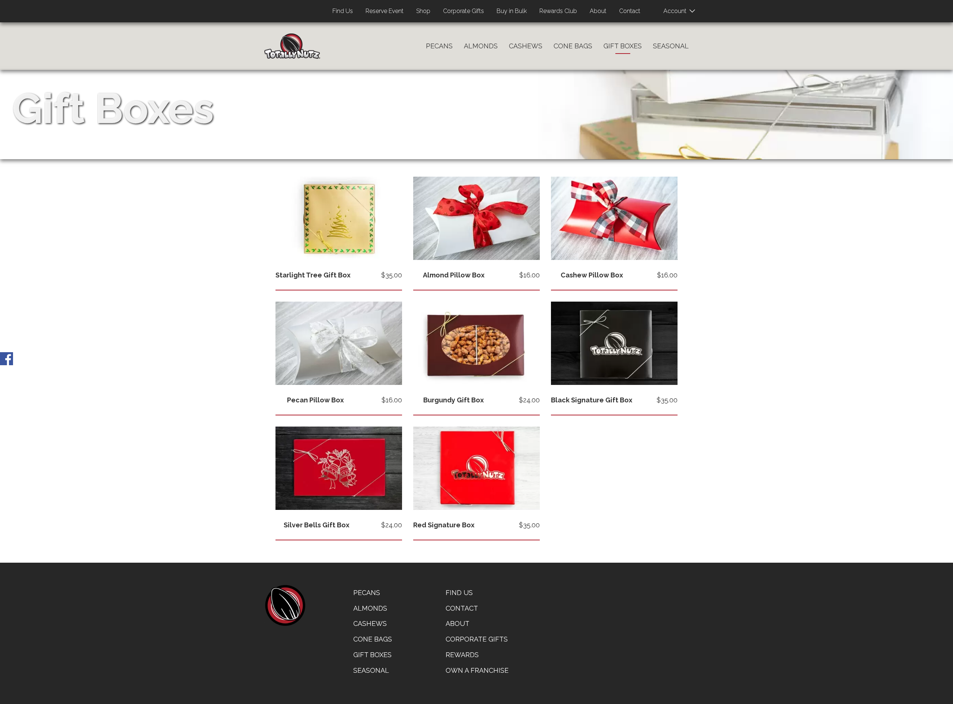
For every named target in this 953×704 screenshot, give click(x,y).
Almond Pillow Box (454, 275)
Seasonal (671, 46)
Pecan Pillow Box (315, 400)
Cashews (525, 46)
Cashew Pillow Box (592, 275)
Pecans (439, 46)
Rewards (462, 655)
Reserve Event (385, 11)
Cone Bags (573, 46)
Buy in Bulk (512, 11)
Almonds (481, 46)
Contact (629, 11)
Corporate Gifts (463, 11)
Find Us (342, 11)
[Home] (292, 46)
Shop (423, 11)
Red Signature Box (444, 525)
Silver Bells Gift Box (317, 525)
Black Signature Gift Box (591, 400)
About (598, 11)
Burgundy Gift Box (453, 400)
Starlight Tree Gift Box (313, 275)
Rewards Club (558, 11)
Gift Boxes (622, 46)
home (284, 605)
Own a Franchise (477, 670)
